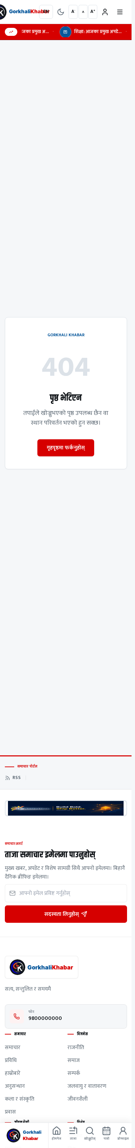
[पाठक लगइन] (105, 12)
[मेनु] (120, 12)
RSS (16, 777)
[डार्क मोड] (61, 12)
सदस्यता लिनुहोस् (61, 914)
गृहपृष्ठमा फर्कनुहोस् (66, 447)
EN (46, 11)
